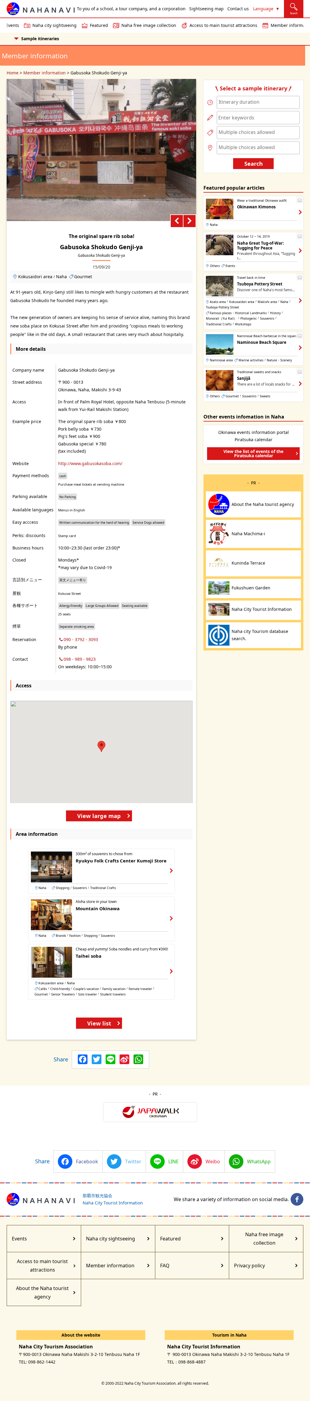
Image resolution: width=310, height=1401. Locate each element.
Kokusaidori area (35, 276)
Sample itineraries (40, 38)
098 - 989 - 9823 (80, 659)
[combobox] (258, 102)
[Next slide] (189, 221)
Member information (44, 73)
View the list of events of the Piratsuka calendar (253, 453)
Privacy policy (249, 1265)
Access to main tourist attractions (223, 25)
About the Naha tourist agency (42, 1292)
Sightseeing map (206, 8)
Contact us (238, 8)
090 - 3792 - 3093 (81, 639)
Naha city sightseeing (54, 25)
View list (99, 1023)
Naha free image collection (148, 25)
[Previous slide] (177, 221)
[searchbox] (258, 102)
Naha (61, 276)
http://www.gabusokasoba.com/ (90, 463)
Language (263, 8)
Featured (99, 25)
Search (253, 163)
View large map (99, 815)
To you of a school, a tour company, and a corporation (131, 8)
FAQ (165, 1265)
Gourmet (83, 276)
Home (12, 73)
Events (19, 1238)
